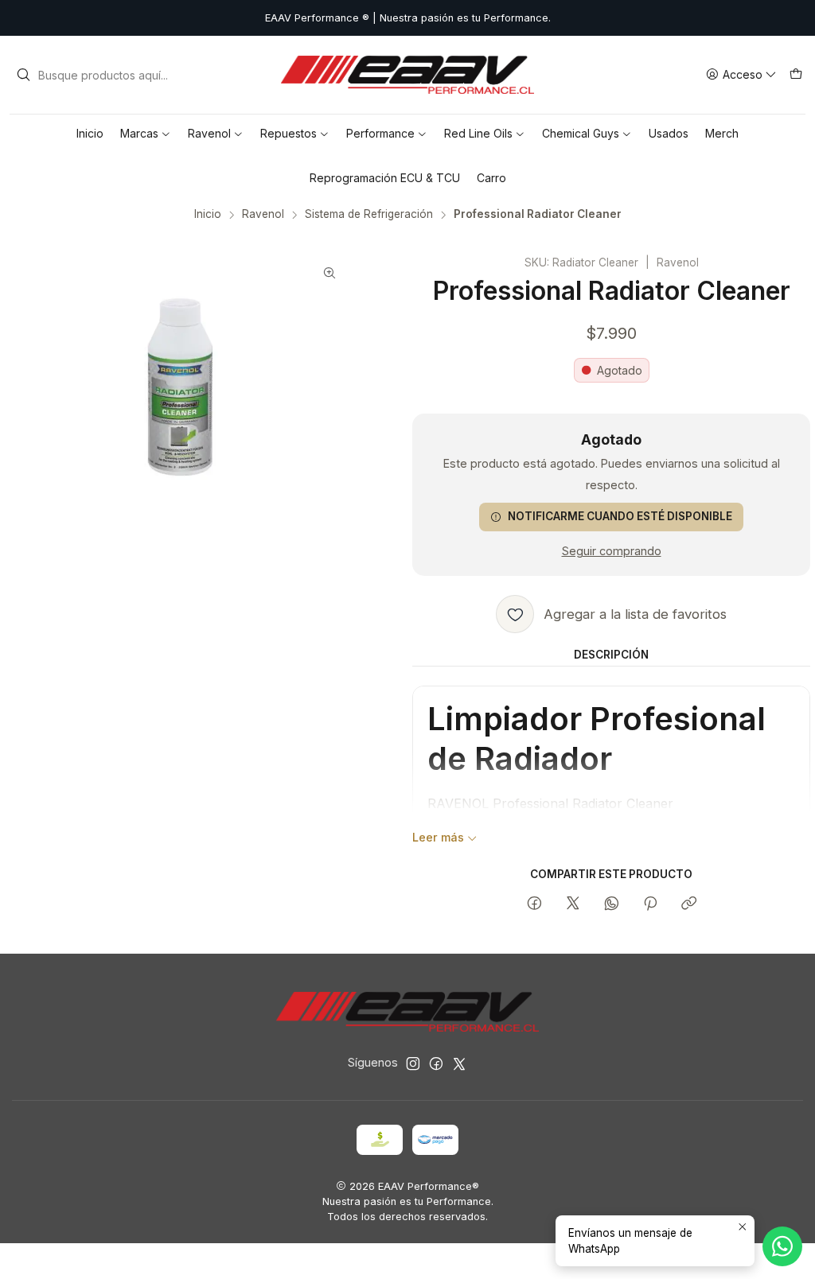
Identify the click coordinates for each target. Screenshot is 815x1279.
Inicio (207, 214)
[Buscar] (23, 75)
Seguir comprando (611, 551)
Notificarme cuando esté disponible (620, 516)
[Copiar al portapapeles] (689, 904)
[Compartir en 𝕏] (573, 904)
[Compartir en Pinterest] (650, 904)
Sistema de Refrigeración (369, 214)
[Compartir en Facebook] (534, 904)
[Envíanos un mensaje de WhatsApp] (782, 1246)
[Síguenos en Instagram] (413, 1063)
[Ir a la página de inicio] (407, 75)
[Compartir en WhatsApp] (612, 904)
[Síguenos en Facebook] (436, 1063)
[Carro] (795, 75)
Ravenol (263, 214)
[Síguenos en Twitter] (459, 1063)
